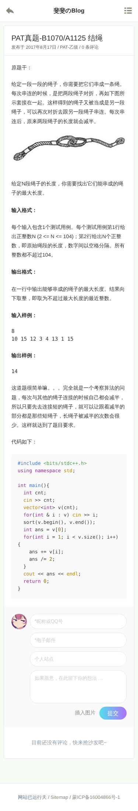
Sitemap (59, 797)
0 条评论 (90, 47)
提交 (112, 713)
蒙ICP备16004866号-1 (96, 797)
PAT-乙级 (69, 47)
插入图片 (85, 713)
